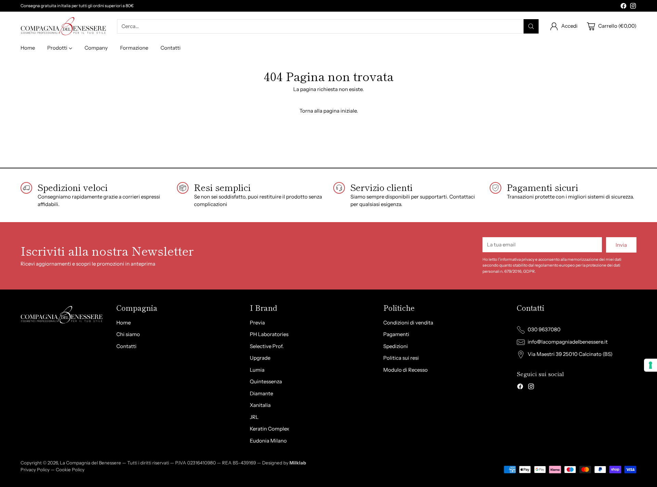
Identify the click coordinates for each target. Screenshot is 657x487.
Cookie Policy (70, 469)
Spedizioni (395, 346)
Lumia (257, 370)
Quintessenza (266, 381)
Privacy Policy (35, 469)
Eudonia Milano (268, 440)
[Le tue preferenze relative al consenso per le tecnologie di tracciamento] (650, 365)
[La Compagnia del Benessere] (63, 26)
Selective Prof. (267, 346)
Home (123, 322)
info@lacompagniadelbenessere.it (568, 341)
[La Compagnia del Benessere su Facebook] (623, 7)
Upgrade (260, 358)
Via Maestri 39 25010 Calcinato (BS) (570, 354)
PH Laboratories (269, 334)
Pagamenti (396, 334)
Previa (257, 322)
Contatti (126, 346)
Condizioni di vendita (408, 322)
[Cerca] (531, 26)
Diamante (261, 393)
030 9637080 (544, 329)
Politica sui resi (401, 358)
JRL (254, 417)
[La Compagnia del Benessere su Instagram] (633, 7)
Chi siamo (128, 334)
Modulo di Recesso (405, 370)
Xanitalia (260, 405)
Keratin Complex (269, 428)
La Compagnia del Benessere (90, 462)
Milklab (297, 462)
